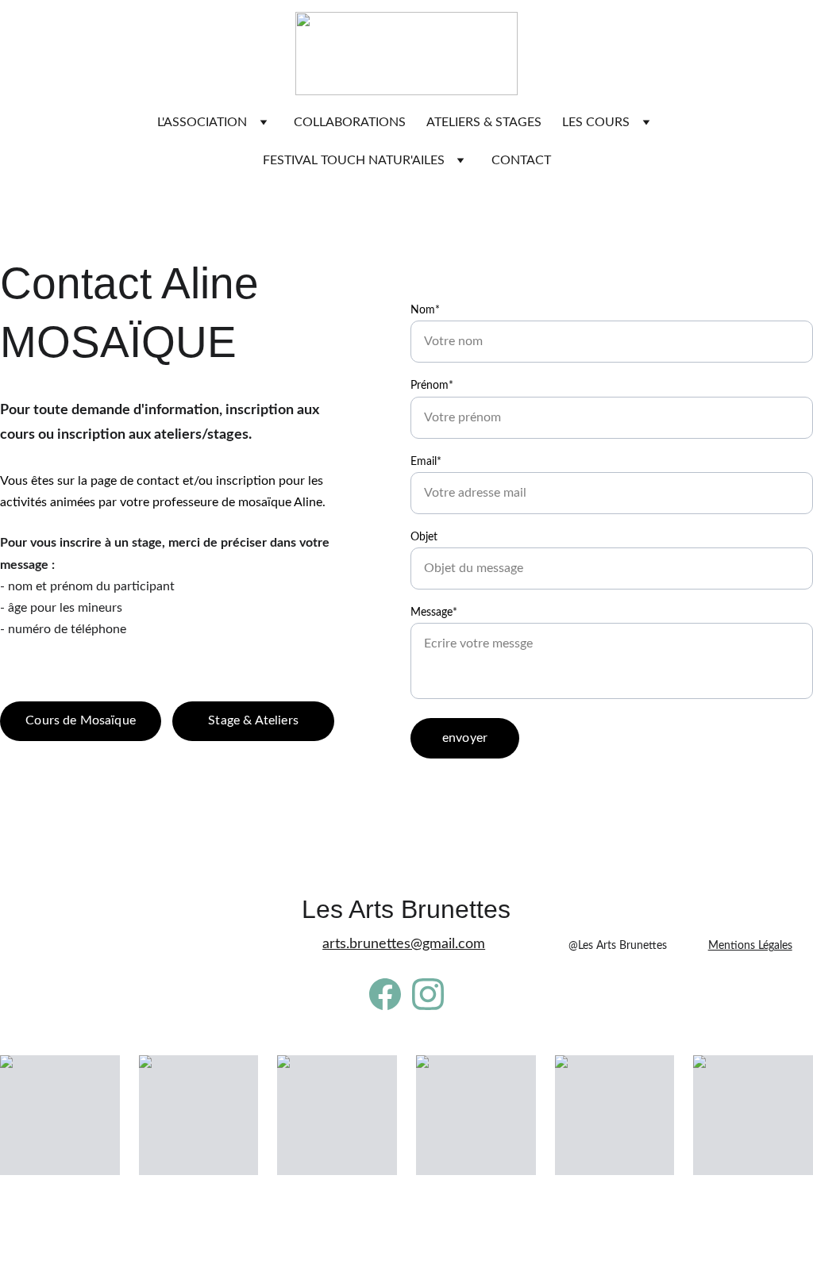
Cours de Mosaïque (80, 720)
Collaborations (350, 122)
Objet (423, 537)
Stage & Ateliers (253, 720)
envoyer (464, 738)
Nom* (425, 310)
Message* (433, 612)
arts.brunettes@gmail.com (403, 944)
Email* (425, 461)
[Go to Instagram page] (428, 994)
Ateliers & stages (483, 122)
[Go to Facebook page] (385, 994)
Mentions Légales (750, 945)
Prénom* (431, 385)
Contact (521, 160)
